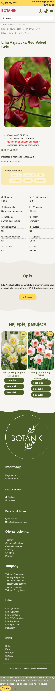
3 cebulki (11, 386)
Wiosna (22, 24)
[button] (51, 11)
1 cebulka (11, 380)
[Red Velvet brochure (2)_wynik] (27, 92)
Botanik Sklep (9, 24)
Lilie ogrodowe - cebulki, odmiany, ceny (19, 29)
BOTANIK (8, 10)
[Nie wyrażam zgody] (13, 689)
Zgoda (5, 688)
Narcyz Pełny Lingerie (14, 372)
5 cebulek (11, 392)
